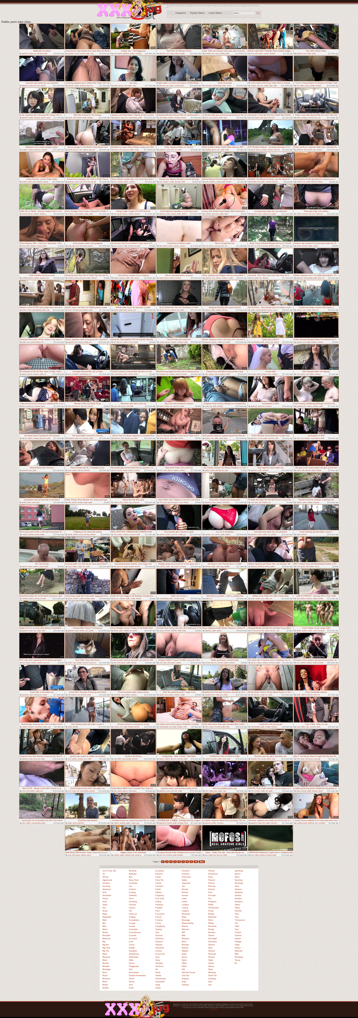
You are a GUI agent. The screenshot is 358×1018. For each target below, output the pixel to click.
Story (237, 886)
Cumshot (133, 938)
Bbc (104, 923)
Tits (236, 923)
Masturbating (187, 923)
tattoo (225, 438)
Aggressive (107, 880)
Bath (105, 920)
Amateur (106, 883)
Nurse (184, 957)
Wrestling (239, 957)
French (158, 917)
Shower (211, 957)
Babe (105, 914)
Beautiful (106, 935)
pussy (217, 374)
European (159, 871)
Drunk (131, 978)
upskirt (229, 85)
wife (160, 117)
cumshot (320, 342)
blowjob (318, 85)
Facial (158, 877)
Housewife (160, 981)
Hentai (158, 975)
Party (210, 877)
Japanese (186, 883)
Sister (210, 960)
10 (196, 862)
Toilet (237, 926)
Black (105, 960)
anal (216, 53)
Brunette (132, 871)
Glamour (159, 941)
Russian (211, 932)
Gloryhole (159, 948)
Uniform (238, 935)
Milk (183, 935)
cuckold (176, 85)
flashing (90, 117)
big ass (120, 85)
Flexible (158, 908)
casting (258, 310)
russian (120, 182)
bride (269, 374)
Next (202, 862)
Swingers (239, 901)
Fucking (158, 920)
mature (260, 53)
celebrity (208, 214)
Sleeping (212, 972)
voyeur (48, 117)
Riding (211, 923)
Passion (211, 880)
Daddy (132, 948)
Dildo (131, 960)
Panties (211, 871)
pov (35, 53)
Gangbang (160, 926)
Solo (210, 981)
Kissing (185, 889)
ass (319, 117)
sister (70, 310)
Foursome (159, 914)
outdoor (132, 53)
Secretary (212, 941)
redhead (44, 150)
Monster (185, 945)
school (29, 310)
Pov (210, 898)
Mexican (185, 929)
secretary (220, 823)
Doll (130, 969)
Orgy (184, 981)
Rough (211, 929)
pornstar (311, 117)
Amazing (106, 886)
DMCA (215, 1009)
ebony (137, 278)
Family (158, 883)
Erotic (131, 988)
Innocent (185, 871)
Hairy (157, 960)
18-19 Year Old (109, 871)
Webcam (238, 951)
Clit (130, 911)
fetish (88, 85)
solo (134, 310)
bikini (38, 502)
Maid (184, 917)
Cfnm (131, 898)
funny (182, 598)
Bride (105, 981)
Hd (156, 969)
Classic (132, 908)
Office (184, 963)
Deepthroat (134, 954)
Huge (157, 985)
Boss (105, 972)
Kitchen (185, 892)
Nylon (184, 960)
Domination (134, 972)
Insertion (185, 874)
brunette (40, 53)
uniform (184, 214)
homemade (38, 727)
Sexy (210, 948)
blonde (320, 182)
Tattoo (237, 908)
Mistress (185, 938)
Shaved (211, 951)
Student (238, 895)
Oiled (184, 966)
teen (213, 53)
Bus (130, 877)
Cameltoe (133, 883)
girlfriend (126, 53)
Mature (185, 926)
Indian (158, 988)
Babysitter (107, 917)
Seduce (211, 945)
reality (172, 53)
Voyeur (238, 948)
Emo (131, 985)
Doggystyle (134, 966)
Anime (105, 898)
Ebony (132, 981)
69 (236, 963)
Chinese (132, 904)
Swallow (238, 898)
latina (270, 695)
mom (115, 53)
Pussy (211, 911)
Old (183, 969)
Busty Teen (134, 880)
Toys (237, 929)
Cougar (132, 923)
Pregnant (212, 901)
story (134, 85)
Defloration (134, 957)
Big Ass (106, 945)
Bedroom (107, 938)
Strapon (238, 889)
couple (172, 182)
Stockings (239, 883)
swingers (316, 502)
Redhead (212, 917)
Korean (185, 895)
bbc (260, 278)
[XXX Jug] (129, 10)
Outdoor (185, 985)
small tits (46, 182)
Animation (107, 895)
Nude (184, 954)
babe (182, 85)
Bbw (104, 926)
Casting (132, 892)
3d (45, 374)
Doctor (132, 963)
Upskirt (238, 938)
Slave (210, 969)
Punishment (213, 908)
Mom (184, 941)
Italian (184, 880)
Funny (158, 923)
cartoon (315, 246)
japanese (25, 53)
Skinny (211, 966)
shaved (212, 470)
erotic (224, 759)
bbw (73, 246)
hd (91, 85)
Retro (210, 920)
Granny (158, 951)
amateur (272, 53)
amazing (82, 85)
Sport (237, 877)
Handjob (159, 963)
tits (223, 470)
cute (210, 117)
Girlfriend (159, 938)
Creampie (133, 929)
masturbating (216, 85)
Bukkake (132, 874)
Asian (105, 904)
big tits (120, 53)
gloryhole (81, 823)
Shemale (212, 954)
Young (237, 960)
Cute (131, 941)
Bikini (105, 954)
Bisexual (106, 957)
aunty (161, 278)
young (307, 85)
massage (208, 85)
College (132, 917)
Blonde (106, 963)
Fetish (158, 889)
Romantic (212, 926)
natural (33, 342)
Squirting (238, 880)
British (105, 985)
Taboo (237, 904)
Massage (186, 920)
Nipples (185, 951)
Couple (132, 926)
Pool (210, 892)
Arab (105, 901)
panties (43, 85)
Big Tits (106, 951)
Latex (184, 898)
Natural (185, 948)
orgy (92, 53)
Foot (157, 911)
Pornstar (212, 895)
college (264, 214)
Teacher (238, 911)
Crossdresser (135, 932)
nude (221, 438)
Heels (157, 972)
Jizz (183, 886)
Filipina (158, 892)
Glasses (158, 945)
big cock (162, 85)
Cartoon (132, 889)
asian (31, 53)
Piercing (211, 886)
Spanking (239, 871)
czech (315, 630)
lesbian (24, 182)
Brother (106, 988)
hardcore (275, 182)
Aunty (105, 911)
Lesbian (185, 904)
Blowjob (106, 966)
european (183, 566)
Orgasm (185, 978)
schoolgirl (75, 374)
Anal (104, 892)
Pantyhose (213, 874)
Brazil (105, 975)
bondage (180, 823)
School (211, 935)
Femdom (159, 886)
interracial (83, 246)
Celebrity (133, 895)
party (217, 214)
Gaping (158, 929)
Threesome (240, 920)
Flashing (159, 904)
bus (167, 53)
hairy (307, 727)
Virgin (237, 945)
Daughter (133, 951)
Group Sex (160, 954)
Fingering (159, 895)
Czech (132, 945)
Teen (237, 914)
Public (211, 904)
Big (104, 941)
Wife (237, 954)
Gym (157, 957)
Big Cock (106, 948)
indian (116, 85)
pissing (76, 278)
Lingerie (185, 911)
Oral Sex (185, 975)
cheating (138, 53)
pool (49, 727)
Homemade (160, 978)
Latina (184, 901)
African (106, 877)
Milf (183, 932)
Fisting (158, 901)
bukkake (265, 470)
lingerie (38, 342)
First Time (159, 898)
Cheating (133, 901)
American (107, 889)
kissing (276, 342)
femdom (137, 566)
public (45, 53)
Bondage (106, 969)
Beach (105, 932)
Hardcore (159, 966)
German (159, 935)
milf (256, 53)
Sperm (238, 874)
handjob (182, 53)
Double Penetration (137, 975)
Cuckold (132, 935)
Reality (211, 914)
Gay (157, 932)
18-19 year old (88, 182)
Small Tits (212, 975)
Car (130, 886)
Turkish (238, 932)
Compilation (134, 920)
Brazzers (106, 978)
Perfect (211, 883)
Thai (237, 917)
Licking (185, 908)
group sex (136, 502)
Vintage (238, 941)
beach (314, 310)
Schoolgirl (212, 938)
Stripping (238, 892)
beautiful (208, 53)
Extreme (159, 874)
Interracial (186, 877)
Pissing (211, 889)
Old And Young (188, 972)
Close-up (133, 914)
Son (210, 985)
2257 (211, 1009)
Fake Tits (159, 880)
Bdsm (105, 929)
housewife (117, 695)
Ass (104, 908)
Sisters (211, 963)
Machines (186, 914)
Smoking (212, 978)
